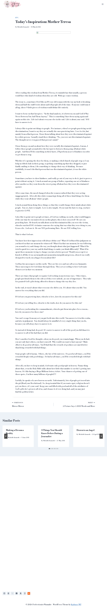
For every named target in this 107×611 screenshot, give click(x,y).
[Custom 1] (29, 593)
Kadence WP (76, 604)
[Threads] (8, 593)
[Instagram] (4, 593)
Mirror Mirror (18, 405)
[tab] (49, 448)
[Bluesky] (12, 593)
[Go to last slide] (6, 436)
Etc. (17, 18)
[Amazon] (20, 593)
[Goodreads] (24, 593)
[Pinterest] (16, 593)
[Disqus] (53, 490)
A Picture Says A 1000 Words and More (79, 405)
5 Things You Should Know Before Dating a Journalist (52, 433)
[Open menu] (102, 4)
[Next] (101, 436)
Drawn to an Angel (85, 430)
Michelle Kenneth (23, 27)
